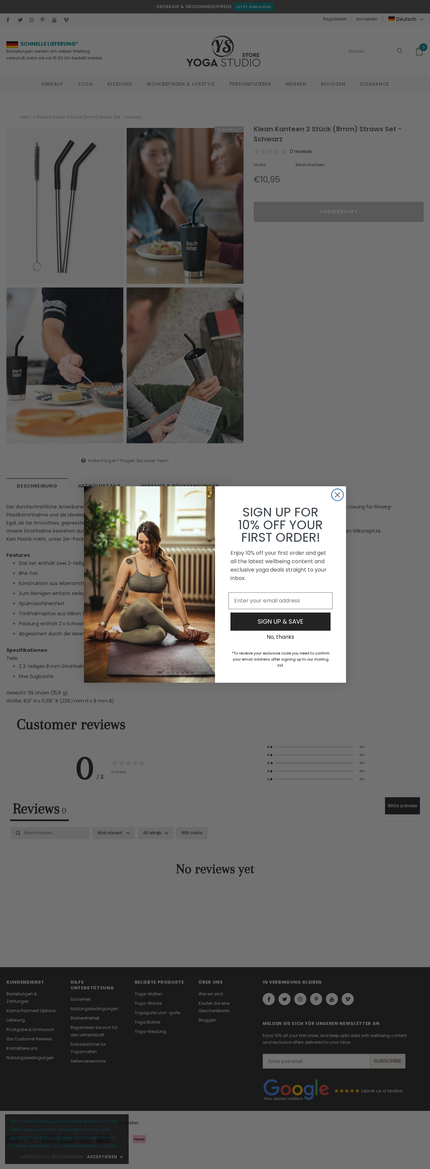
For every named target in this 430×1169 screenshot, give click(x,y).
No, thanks (280, 637)
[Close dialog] (337, 495)
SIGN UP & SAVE (280, 621)
